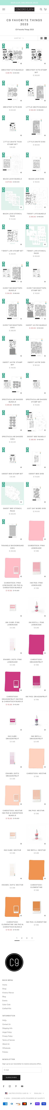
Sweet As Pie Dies (36, 362)
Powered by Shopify (35, 1098)
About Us (6, 1044)
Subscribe (11, 1077)
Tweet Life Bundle (36, 214)
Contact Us (6, 1024)
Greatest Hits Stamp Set (36, 71)
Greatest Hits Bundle (12, 70)
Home (4, 985)
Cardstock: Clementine (36, 886)
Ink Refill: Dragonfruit (36, 737)
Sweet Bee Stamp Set (12, 474)
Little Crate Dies (36, 142)
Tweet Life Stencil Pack (36, 252)
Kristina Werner (8, 993)
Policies (5, 1052)
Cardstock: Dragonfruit (36, 661)
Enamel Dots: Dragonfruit (12, 774)
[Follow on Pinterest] (16, 1086)
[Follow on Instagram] (10, 1086)
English (38, 1093)
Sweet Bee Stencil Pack (12, 510)
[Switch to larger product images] (41, 38)
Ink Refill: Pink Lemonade (36, 623)
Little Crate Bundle (36, 107)
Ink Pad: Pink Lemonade (36, 584)
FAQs (4, 1020)
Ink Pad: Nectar (36, 810)
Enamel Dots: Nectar (12, 885)
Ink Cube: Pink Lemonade (12, 623)
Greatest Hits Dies (12, 107)
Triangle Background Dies (12, 547)
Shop (4, 989)
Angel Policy (7, 1032)
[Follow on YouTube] (22, 1086)
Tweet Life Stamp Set (12, 251)
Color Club (6, 1004)
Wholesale (6, 1048)
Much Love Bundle (12, 179)
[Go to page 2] (31, 938)
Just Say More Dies (36, 508)
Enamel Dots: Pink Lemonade (12, 661)
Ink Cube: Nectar (12, 850)
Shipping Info (7, 1028)
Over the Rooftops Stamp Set (36, 289)
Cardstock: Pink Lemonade (36, 547)
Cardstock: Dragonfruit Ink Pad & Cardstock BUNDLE (12, 699)
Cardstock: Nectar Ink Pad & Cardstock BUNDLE (12, 813)
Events (4, 1000)
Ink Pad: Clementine (36, 922)
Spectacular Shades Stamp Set (36, 401)
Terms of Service (8, 1040)
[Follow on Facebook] (3, 1086)
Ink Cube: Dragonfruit (12, 737)
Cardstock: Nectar (36, 773)
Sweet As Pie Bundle (36, 325)
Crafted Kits (6, 1008)
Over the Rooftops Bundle (12, 289)
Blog (4, 997)
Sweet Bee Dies (36, 474)
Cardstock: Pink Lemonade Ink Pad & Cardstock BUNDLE (12, 585)
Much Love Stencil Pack (12, 215)
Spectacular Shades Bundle (12, 401)
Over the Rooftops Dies (12, 326)
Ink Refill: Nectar (36, 850)
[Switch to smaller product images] (45, 38)
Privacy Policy (7, 1036)
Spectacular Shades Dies (12, 438)
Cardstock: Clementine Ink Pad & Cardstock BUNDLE (12, 924)
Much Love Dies (36, 179)
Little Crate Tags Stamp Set (12, 143)
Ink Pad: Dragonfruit (36, 696)
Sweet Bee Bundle (36, 436)
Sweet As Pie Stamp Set (12, 363)
